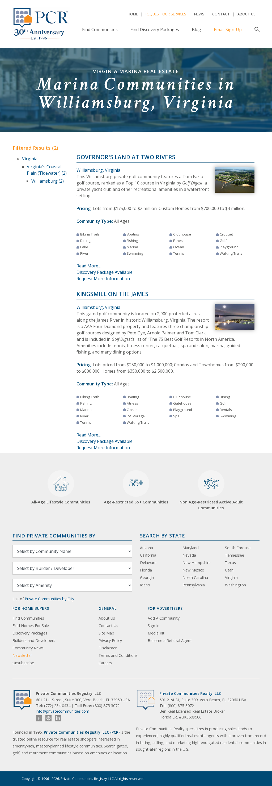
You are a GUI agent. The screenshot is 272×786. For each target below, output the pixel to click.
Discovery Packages (29, 633)
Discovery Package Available (104, 272)
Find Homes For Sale (30, 625)
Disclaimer (108, 647)
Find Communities (100, 29)
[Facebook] (39, 718)
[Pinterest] (48, 718)
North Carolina (195, 577)
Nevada (189, 555)
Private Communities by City (49, 598)
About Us (246, 13)
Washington (235, 584)
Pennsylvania (193, 584)
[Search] (256, 29)
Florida (146, 570)
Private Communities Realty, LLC (190, 693)
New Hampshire (196, 562)
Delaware (148, 562)
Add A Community (164, 618)
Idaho (145, 584)
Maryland (190, 547)
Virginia (29, 159)
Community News (28, 647)
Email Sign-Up (228, 29)
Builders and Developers (33, 640)
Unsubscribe (23, 662)
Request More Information (103, 278)
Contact (221, 13)
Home (133, 13)
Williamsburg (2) (47, 181)
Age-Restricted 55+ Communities (136, 491)
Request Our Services (166, 13)
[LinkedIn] (58, 718)
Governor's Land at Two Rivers (125, 157)
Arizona (146, 547)
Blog (196, 29)
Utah (229, 570)
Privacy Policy (110, 640)
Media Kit (156, 633)
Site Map (106, 633)
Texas (230, 562)
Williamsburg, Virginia (98, 170)
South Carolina (237, 547)
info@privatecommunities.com (62, 711)
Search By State (162, 535)
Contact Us (108, 625)
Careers (105, 662)
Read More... (88, 266)
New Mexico (193, 570)
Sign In (153, 625)
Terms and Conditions (118, 655)
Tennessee (234, 555)
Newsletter (22, 655)
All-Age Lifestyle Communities (60, 502)
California (148, 555)
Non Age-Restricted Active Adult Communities (211, 505)
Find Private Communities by (53, 535)
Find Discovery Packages (154, 29)
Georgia (147, 577)
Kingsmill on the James (112, 294)
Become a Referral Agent (170, 640)
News (199, 13)
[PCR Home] (25, 700)
